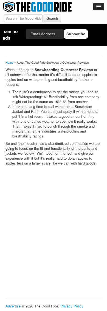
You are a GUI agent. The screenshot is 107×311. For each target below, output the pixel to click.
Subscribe (75, 34)
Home (9, 62)
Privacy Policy (71, 306)
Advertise (13, 306)
